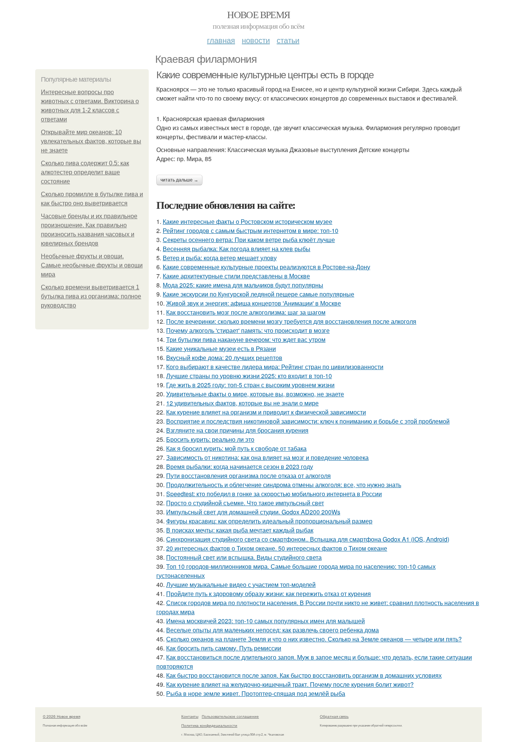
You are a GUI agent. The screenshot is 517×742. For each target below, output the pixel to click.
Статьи (288, 39)
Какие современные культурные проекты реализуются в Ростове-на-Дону (266, 266)
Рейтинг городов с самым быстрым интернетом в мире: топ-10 (250, 230)
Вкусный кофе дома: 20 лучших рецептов (224, 357)
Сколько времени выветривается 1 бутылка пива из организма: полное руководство (91, 296)
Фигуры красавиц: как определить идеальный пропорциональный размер (269, 521)
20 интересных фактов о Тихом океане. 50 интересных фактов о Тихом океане (276, 548)
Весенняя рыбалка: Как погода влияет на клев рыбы (236, 248)
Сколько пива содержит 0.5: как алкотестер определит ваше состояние (85, 172)
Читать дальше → (179, 180)
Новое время (258, 14)
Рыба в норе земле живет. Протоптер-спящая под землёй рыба (255, 693)
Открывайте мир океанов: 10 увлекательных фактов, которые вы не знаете (91, 141)
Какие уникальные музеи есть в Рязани (221, 348)
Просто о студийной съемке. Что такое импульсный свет (245, 502)
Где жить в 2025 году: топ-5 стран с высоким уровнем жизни (250, 384)
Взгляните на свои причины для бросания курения (237, 430)
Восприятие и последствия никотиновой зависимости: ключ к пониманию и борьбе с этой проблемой (308, 421)
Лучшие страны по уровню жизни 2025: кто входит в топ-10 (249, 375)
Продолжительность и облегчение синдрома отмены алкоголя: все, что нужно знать (283, 484)
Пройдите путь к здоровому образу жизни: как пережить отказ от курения (268, 593)
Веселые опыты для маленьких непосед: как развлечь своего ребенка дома (272, 630)
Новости (256, 39)
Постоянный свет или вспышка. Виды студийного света (244, 557)
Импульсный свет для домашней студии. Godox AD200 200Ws (253, 512)
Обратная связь (334, 716)
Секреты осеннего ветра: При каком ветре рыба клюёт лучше (249, 239)
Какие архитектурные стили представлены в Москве (236, 276)
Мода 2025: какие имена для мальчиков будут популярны (243, 285)
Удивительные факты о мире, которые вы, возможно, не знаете (255, 394)
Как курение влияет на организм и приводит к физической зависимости (266, 412)
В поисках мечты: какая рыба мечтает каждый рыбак (239, 530)
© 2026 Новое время (61, 716)
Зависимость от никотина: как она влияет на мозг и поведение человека (267, 457)
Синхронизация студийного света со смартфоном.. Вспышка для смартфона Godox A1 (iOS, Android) (307, 539)
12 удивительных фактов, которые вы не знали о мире (242, 403)
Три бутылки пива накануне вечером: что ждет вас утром (245, 339)
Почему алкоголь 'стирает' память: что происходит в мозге (248, 330)
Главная (221, 39)
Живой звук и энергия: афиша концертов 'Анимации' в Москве (253, 303)
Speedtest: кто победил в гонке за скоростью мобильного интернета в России (274, 493)
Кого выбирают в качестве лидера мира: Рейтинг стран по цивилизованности (274, 366)
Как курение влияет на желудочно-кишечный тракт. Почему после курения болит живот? (290, 684)
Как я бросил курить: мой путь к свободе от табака (236, 448)
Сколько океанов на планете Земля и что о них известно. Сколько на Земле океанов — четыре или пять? (314, 639)
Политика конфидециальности (209, 725)
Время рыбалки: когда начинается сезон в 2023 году (239, 466)
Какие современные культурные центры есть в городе (264, 75)
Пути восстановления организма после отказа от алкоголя (248, 475)
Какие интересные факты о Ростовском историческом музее (247, 221)
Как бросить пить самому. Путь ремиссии (223, 648)
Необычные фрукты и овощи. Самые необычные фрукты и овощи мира (92, 265)
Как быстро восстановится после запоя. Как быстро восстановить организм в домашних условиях (304, 675)
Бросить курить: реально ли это (210, 439)
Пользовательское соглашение (230, 716)
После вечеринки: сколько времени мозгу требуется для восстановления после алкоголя (291, 321)
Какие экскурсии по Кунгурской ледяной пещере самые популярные (258, 294)
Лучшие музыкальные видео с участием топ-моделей (241, 584)
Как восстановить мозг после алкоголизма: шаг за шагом (245, 312)
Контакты (189, 716)
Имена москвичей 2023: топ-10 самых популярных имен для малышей (265, 620)
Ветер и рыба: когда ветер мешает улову (220, 257)
